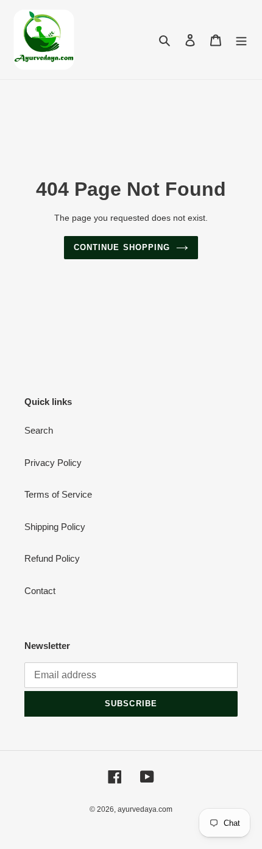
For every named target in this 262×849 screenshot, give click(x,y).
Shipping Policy (54, 526)
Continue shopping (122, 247)
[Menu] (241, 40)
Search (38, 430)
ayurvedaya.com (145, 809)
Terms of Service (58, 494)
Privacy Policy (53, 462)
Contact (39, 591)
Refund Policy (52, 558)
